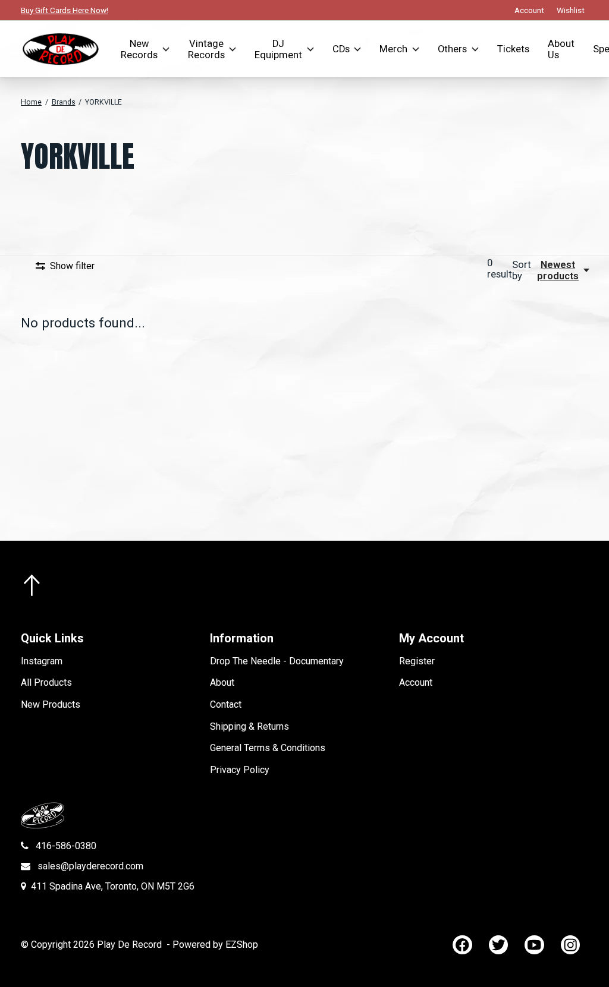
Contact (225, 704)
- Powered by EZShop (212, 944)
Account (415, 682)
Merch (393, 49)
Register (417, 661)
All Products (46, 682)
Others (452, 49)
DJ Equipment (278, 49)
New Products (50, 704)
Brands (64, 102)
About (222, 682)
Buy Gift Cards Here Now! (64, 10)
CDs (341, 49)
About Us (561, 49)
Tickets (513, 49)
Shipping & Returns (249, 726)
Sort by (521, 270)
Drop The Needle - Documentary (277, 661)
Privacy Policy (239, 769)
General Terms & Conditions (267, 747)
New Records (139, 49)
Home (31, 102)
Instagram (41, 661)
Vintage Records (206, 49)
